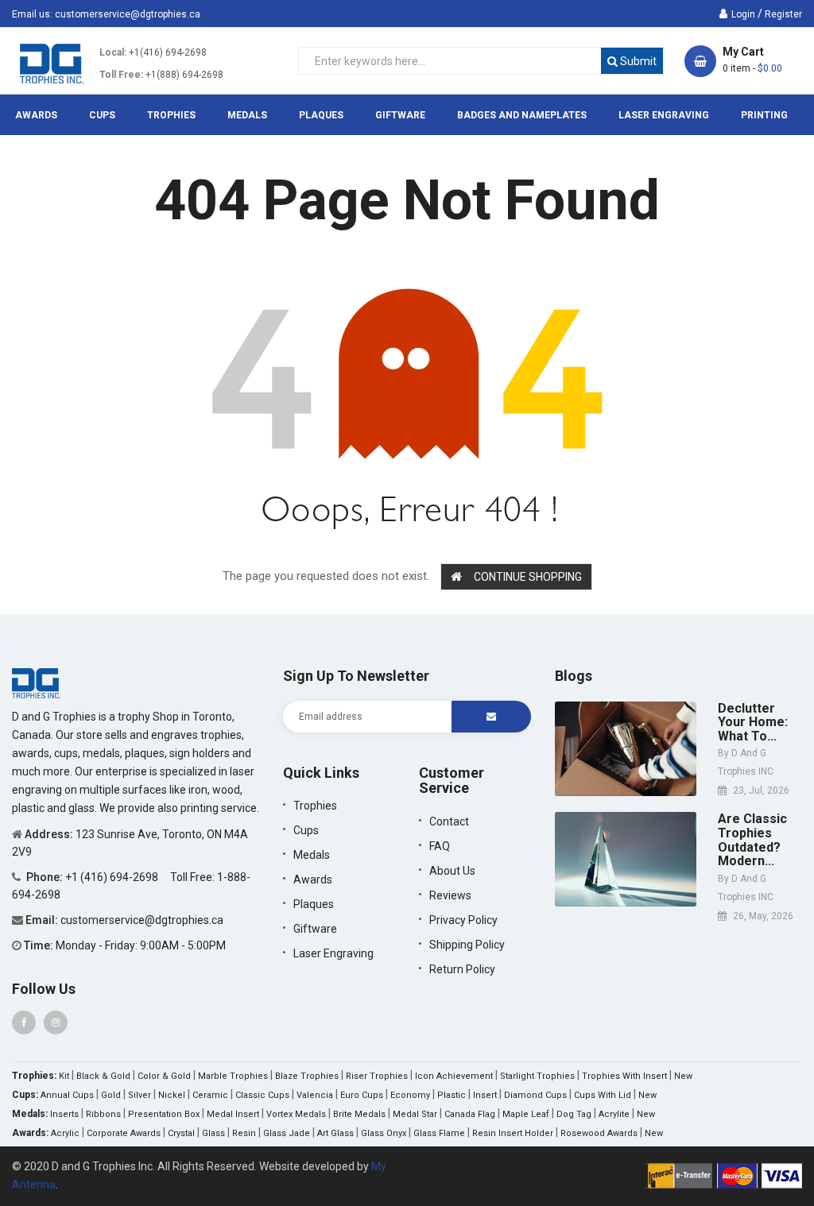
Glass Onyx (383, 1133)
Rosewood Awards (599, 1133)
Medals (311, 854)
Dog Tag (573, 1114)
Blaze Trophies (307, 1076)
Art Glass (335, 1133)
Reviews (450, 895)
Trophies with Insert (624, 1076)
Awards (312, 879)
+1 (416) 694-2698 (113, 877)
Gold (111, 1095)
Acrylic (65, 1133)
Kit (64, 1076)
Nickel (171, 1095)
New (683, 1076)
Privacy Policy (463, 920)
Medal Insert (233, 1114)
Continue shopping (528, 576)
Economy (410, 1095)
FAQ (439, 846)
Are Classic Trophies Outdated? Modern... (752, 840)
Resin (244, 1133)
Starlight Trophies (537, 1076)
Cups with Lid (602, 1095)
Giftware (315, 928)
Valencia (315, 1095)
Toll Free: (121, 74)
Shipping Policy (467, 944)
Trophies (315, 805)
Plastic (451, 1095)
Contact (449, 821)
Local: (112, 52)
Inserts (64, 1114)
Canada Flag (469, 1114)
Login (743, 14)
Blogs (573, 675)
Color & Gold (164, 1076)
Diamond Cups (535, 1095)
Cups (306, 830)
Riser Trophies (377, 1076)
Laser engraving (333, 953)
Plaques (313, 904)
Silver (139, 1095)
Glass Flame (439, 1133)
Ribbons (103, 1114)
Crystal (181, 1133)
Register (783, 14)
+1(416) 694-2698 (168, 52)
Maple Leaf (525, 1114)
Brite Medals (359, 1114)
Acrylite (614, 1114)
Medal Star (415, 1114)
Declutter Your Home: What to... (753, 723)
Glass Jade (286, 1133)
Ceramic (210, 1095)
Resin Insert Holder (512, 1133)
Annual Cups (67, 1095)
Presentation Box (164, 1114)
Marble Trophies (233, 1076)
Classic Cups (262, 1095)
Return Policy (462, 969)
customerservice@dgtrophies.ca (127, 14)
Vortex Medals (296, 1114)
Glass (213, 1133)
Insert (485, 1095)
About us (452, 870)
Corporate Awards (124, 1133)
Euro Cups (361, 1095)
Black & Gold (103, 1076)
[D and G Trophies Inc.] (36, 682)
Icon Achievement (454, 1076)
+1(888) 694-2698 (184, 74)
